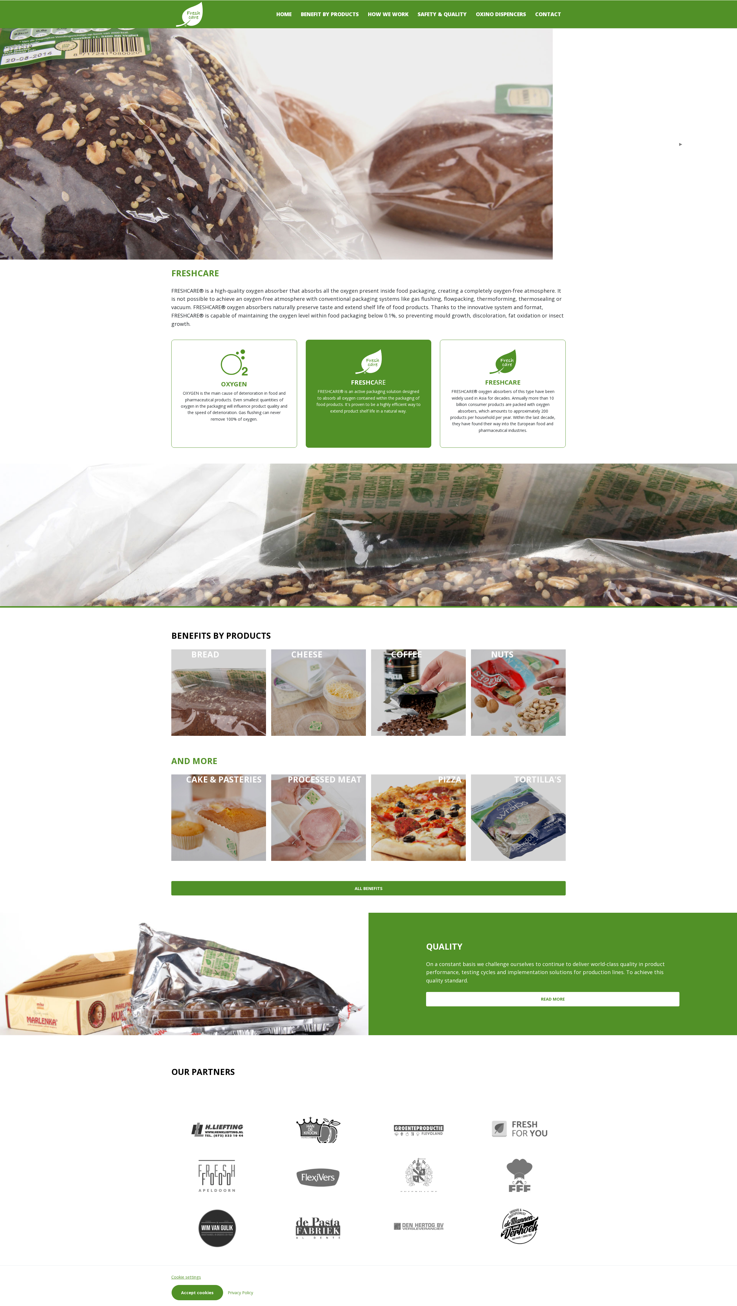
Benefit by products (330, 14)
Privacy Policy (240, 1292)
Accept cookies (197, 1292)
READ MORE (553, 999)
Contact (548, 14)
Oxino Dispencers (501, 14)
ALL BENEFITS (369, 888)
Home (284, 14)
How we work (388, 14)
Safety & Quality (442, 14)
